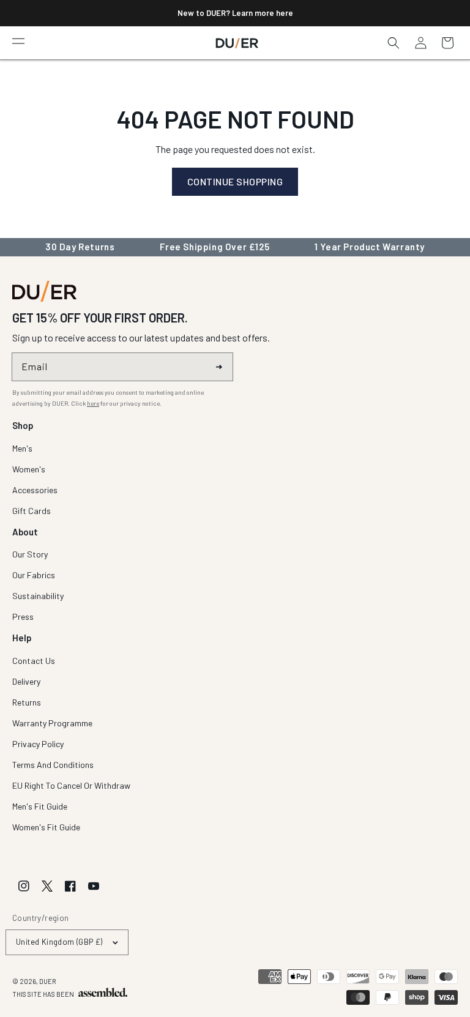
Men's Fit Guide (39, 806)
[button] (18, 40)
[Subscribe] (219, 366)
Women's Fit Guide (46, 827)
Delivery (26, 681)
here (93, 403)
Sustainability (38, 595)
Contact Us (33, 661)
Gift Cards (31, 510)
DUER (47, 981)
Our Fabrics (33, 575)
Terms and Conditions (53, 764)
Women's (28, 469)
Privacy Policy (38, 744)
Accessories (35, 490)
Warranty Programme (52, 723)
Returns (26, 702)
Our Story (30, 554)
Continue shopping (235, 181)
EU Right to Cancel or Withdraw (71, 785)
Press (23, 616)
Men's (22, 448)
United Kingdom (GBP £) (59, 942)
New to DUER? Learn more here (235, 13)
